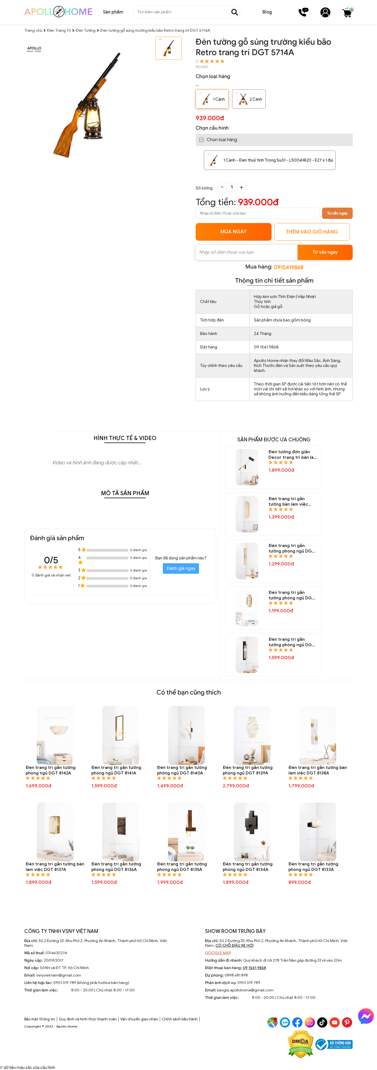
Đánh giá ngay (180, 568)
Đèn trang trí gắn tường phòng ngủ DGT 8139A (248, 770)
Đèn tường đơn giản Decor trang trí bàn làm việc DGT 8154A (293, 454)
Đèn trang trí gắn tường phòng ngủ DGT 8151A (292, 548)
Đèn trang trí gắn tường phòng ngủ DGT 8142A (51, 770)
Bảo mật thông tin (39, 1019)
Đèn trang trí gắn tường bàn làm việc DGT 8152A (288, 501)
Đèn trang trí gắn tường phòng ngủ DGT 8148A (292, 642)
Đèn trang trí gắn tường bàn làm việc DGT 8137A (55, 867)
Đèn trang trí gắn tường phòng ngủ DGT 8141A (116, 770)
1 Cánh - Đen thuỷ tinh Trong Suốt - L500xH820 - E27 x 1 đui (278, 160)
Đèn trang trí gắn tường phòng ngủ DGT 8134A (248, 867)
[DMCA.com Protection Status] (301, 1045)
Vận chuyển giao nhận (139, 1019)
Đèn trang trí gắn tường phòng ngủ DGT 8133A (313, 867)
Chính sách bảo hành (180, 1019)
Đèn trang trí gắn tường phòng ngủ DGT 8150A (292, 595)
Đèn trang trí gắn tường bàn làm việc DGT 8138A (317, 770)
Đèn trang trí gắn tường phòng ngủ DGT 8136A (116, 867)
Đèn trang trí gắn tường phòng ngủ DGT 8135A (182, 867)
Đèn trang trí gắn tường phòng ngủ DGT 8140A (182, 770)
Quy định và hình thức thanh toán (88, 1019)
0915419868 (288, 267)
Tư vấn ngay (337, 213)
